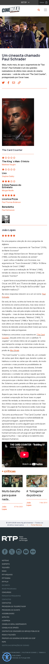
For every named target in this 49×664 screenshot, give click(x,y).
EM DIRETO (6, 585)
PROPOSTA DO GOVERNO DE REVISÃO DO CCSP (18, 638)
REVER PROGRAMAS (9, 589)
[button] (5, 83)
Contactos (6, 599)
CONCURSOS (6, 592)
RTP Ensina (6, 578)
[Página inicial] (9, 10)
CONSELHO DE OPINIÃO (10, 628)
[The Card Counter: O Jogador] (18, 123)
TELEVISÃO (6, 567)
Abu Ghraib (14, 350)
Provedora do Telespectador (14, 606)
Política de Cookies (29, 652)
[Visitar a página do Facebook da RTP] (5, 552)
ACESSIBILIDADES (8, 613)
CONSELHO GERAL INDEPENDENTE (14, 624)
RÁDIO (4, 571)
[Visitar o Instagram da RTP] (19, 552)
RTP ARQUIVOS (7, 575)
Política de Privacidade (11, 652)
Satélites (5, 617)
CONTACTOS (6, 603)
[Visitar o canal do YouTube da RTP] (26, 552)
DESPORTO (6, 564)
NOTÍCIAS (5, 560)
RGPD (4, 642)
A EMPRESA (6, 621)
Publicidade (16, 655)
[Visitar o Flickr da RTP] (33, 552)
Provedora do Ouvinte (11, 610)
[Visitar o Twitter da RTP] (12, 552)
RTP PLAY (5, 582)
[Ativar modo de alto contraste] (7, 657)
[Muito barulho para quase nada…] (12, 481)
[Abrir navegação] (45, 9)
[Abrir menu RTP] (24, 2)
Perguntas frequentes (11, 596)
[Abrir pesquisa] (38, 9)
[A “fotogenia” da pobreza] (36, 481)
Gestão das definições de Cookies (15, 645)
